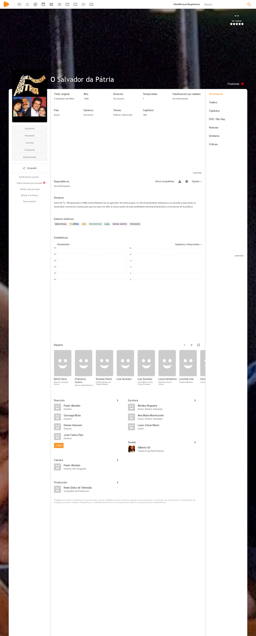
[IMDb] (84, 226)
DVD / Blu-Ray (217, 119)
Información (216, 94)
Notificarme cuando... (29, 177)
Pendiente (30, 135)
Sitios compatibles (164, 181)
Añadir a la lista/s (29, 195)
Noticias (213, 127)
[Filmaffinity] (75, 226)
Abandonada (29, 157)
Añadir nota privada (30, 189)
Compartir (31, 168)
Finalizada (30, 150)
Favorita (30, 143)
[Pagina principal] (6, 6)
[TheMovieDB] (95, 226)
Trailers (213, 102)
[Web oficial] (61, 226)
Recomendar (29, 201)
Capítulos (214, 110)
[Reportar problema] (179, 181)
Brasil (57, 115)
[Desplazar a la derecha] (191, 344)
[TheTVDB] (107, 226)
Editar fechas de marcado (31, 183)
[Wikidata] (135, 226)
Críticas (213, 144)
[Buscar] (249, 4)
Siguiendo (30, 128)
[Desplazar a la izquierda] (184, 344)
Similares (214, 135)
